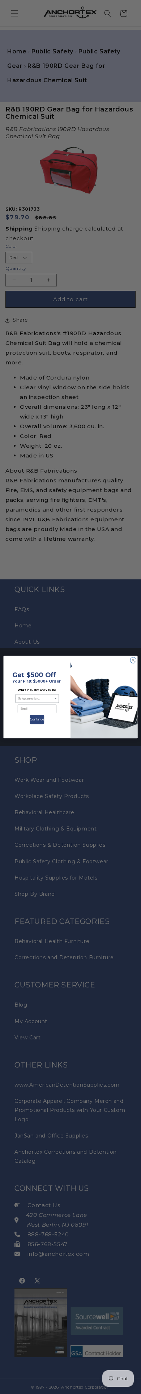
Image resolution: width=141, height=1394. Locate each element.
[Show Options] (55, 698)
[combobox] (36, 698)
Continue (37, 719)
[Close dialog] (133, 660)
